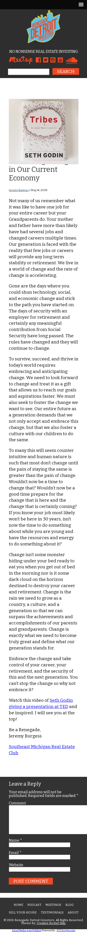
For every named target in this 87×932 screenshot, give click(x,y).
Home (18, 905)
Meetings (53, 905)
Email (15, 853)
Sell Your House (23, 912)
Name (15, 840)
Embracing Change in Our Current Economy (40, 169)
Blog (69, 905)
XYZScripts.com (66, 930)
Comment (17, 803)
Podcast (34, 905)
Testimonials (52, 912)
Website (16, 865)
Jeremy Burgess (19, 190)
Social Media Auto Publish (26, 930)
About (73, 912)
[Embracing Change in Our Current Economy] (43, 162)
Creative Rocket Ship (51, 923)
